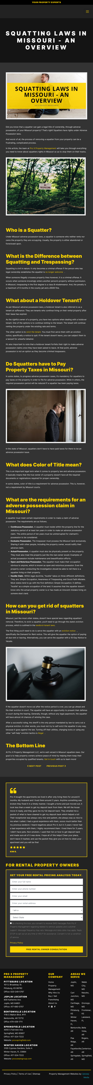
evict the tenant (33, 332)
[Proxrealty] (48, 1006)
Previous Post (56, 766)
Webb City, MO (84, 985)
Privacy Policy (16, 942)
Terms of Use (25, 1074)
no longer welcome (54, 272)
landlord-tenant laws (45, 625)
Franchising (53, 999)
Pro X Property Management (43, 148)
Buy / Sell (52, 996)
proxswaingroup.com (22, 1058)
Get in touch (50, 759)
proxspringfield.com (21, 1040)
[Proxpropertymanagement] (54, 1006)
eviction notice (68, 631)
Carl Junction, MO (75, 996)
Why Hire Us (54, 992)
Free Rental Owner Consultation (46, 949)
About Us (52, 1003)
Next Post (35, 766)
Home (51, 982)
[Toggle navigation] (87, 11)
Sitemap (36, 1074)
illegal (40, 733)
